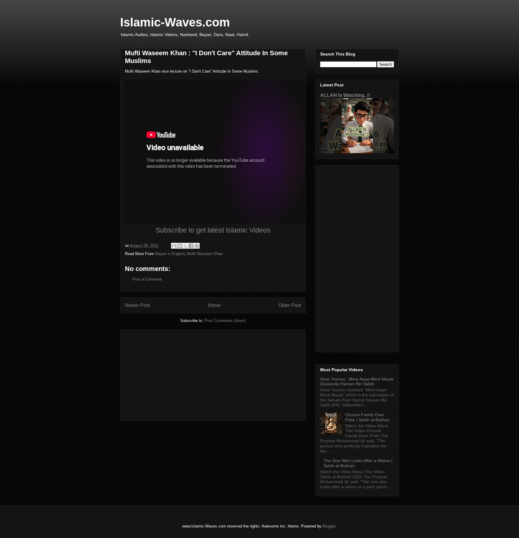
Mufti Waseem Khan (205, 253)
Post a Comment (147, 279)
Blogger (329, 526)
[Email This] (174, 246)
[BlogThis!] (180, 246)
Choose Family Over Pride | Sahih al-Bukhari (367, 417)
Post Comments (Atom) (225, 320)
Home (214, 305)
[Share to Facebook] (191, 246)
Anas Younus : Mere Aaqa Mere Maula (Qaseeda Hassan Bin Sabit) (356, 381)
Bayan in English (170, 253)
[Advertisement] (213, 374)
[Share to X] (185, 246)
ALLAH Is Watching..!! (345, 95)
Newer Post (137, 305)
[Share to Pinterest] (197, 246)
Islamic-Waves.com (175, 22)
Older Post (289, 305)
